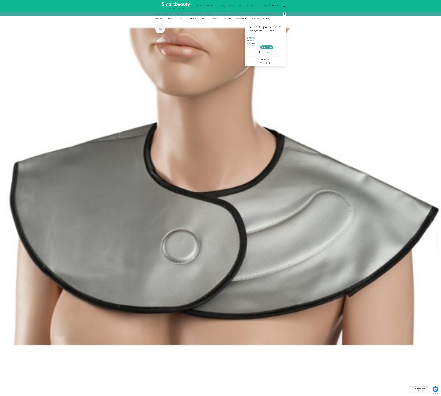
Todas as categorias (163, 14)
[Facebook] (261, 63)
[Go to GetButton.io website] (435, 393)
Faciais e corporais (266, 14)
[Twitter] (266, 63)
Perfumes (234, 14)
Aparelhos (221, 14)
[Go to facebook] (435, 389)
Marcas (215, 19)
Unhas (241, 6)
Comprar (267, 47)
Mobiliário (227, 19)
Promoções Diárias (226, 6)
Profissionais (241, 19)
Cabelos (250, 6)
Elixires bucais (197, 14)
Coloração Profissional (197, 19)
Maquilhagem (248, 14)
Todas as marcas (181, 14)
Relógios (255, 19)
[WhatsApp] (263, 63)
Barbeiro (158, 19)
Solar (179, 19)
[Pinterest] (269, 63)
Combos (210, 14)
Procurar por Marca (205, 6)
